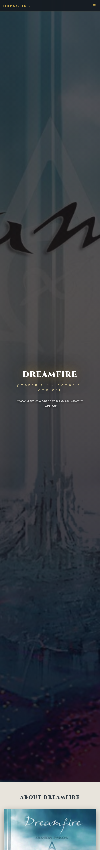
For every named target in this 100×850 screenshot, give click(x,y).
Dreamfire (16, 6)
